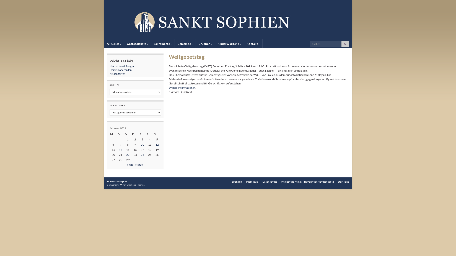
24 (142, 154)
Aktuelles (113, 43)
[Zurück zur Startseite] (228, 21)
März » (139, 164)
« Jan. (130, 164)
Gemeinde (184, 43)
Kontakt (252, 43)
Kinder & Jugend (229, 43)
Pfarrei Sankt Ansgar (122, 66)
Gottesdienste (137, 43)
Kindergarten (117, 73)
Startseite (343, 181)
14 (120, 149)
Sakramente (162, 43)
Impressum (252, 181)
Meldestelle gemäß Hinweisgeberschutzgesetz (307, 181)
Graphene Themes (135, 184)
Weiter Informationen (182, 87)
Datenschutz (270, 181)
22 (127, 154)
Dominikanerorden (121, 69)
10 (142, 144)
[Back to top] (448, 248)
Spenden (237, 181)
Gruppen (204, 43)
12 (157, 144)
